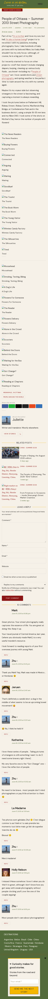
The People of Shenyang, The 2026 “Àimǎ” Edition (33, 475)
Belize (17, 939)
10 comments (39, 28)
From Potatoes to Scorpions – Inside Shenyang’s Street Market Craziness (32, 495)
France (19, 943)
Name (5, 546)
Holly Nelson (19, 869)
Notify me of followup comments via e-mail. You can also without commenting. (23, 589)
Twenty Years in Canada (12, 10)
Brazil (23, 939)
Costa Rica (9, 943)
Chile (30, 939)
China (36, 939)
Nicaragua (17, 946)
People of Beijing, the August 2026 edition (32, 457)
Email (4, 556)
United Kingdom (11, 949)
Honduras (39, 943)
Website (5, 566)
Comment (6, 520)
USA (31, 949)
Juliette (18, 28)
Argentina (8, 939)
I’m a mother (18, 36)
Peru (25, 946)
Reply (6, 655)
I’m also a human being (16, 39)
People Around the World (13, 397)
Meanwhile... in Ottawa (12, 392)
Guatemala (28, 943)
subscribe (10, 590)
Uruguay (23, 949)
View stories (10, 434)
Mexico (8, 946)
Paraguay (33, 946)
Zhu (14, 661)
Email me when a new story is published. (20, 577)
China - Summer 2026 (28, 448)
